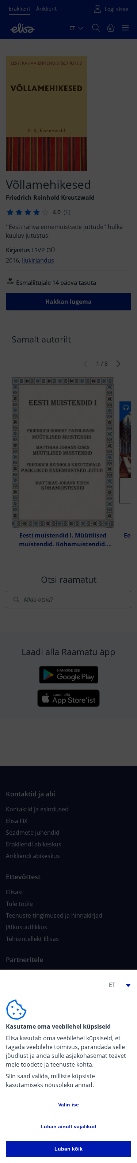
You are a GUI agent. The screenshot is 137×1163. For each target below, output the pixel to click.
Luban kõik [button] (68, 1149)
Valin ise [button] (68, 1104)
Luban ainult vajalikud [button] (68, 1126)
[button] (116, 985)
